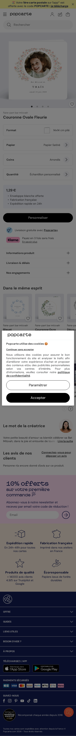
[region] (38, 368)
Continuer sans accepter (20, 349)
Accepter (38, 397)
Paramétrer (38, 385)
